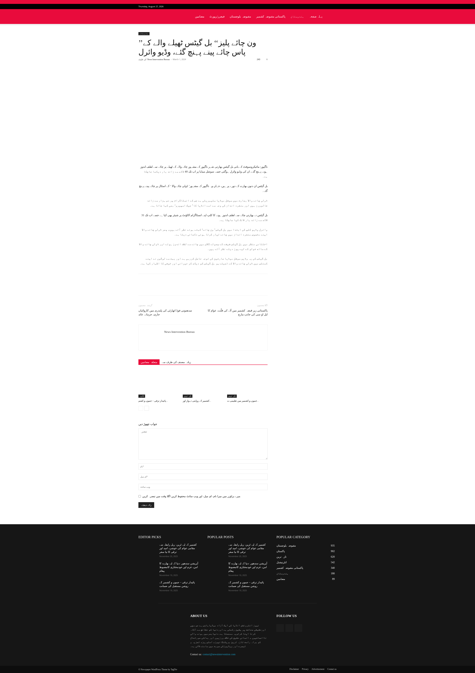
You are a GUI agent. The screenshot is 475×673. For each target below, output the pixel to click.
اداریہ (142, 396)
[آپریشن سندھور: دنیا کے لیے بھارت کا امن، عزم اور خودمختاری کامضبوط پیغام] (147, 568)
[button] (332, 16)
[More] (199, 74)
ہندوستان (297, 16)
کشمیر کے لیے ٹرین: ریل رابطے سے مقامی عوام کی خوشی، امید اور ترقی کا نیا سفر (178, 548)
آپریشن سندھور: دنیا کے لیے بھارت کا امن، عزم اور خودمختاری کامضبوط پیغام (178, 567)
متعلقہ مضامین (149, 362)
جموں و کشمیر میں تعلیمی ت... (243, 400)
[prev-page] (140, 408)
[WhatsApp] (190, 74)
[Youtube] (334, 6)
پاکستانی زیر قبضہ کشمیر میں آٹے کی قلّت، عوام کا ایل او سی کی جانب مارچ (238, 312)
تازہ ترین (187, 396)
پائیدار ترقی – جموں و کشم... (153, 400)
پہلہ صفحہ (315, 16)
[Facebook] (321, 6)
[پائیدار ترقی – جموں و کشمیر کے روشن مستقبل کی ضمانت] (158, 384)
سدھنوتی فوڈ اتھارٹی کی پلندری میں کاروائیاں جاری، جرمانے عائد (165, 312)
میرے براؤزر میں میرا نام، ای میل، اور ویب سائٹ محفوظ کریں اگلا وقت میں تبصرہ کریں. (191, 496)
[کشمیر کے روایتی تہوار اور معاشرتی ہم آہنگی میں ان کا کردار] (203, 384)
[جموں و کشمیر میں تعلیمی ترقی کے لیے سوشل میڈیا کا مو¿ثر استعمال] (247, 384)
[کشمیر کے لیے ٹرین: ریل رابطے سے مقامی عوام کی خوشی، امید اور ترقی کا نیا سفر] (147, 549)
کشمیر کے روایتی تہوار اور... (197, 400)
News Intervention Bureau (158, 59)
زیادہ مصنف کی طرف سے (176, 362)
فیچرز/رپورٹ (217, 16)
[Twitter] (327, 6)
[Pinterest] (181, 74)
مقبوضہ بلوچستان (240, 16)
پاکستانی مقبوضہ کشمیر (270, 16)
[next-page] (146, 408)
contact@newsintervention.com (219, 654)
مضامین (199, 16)
